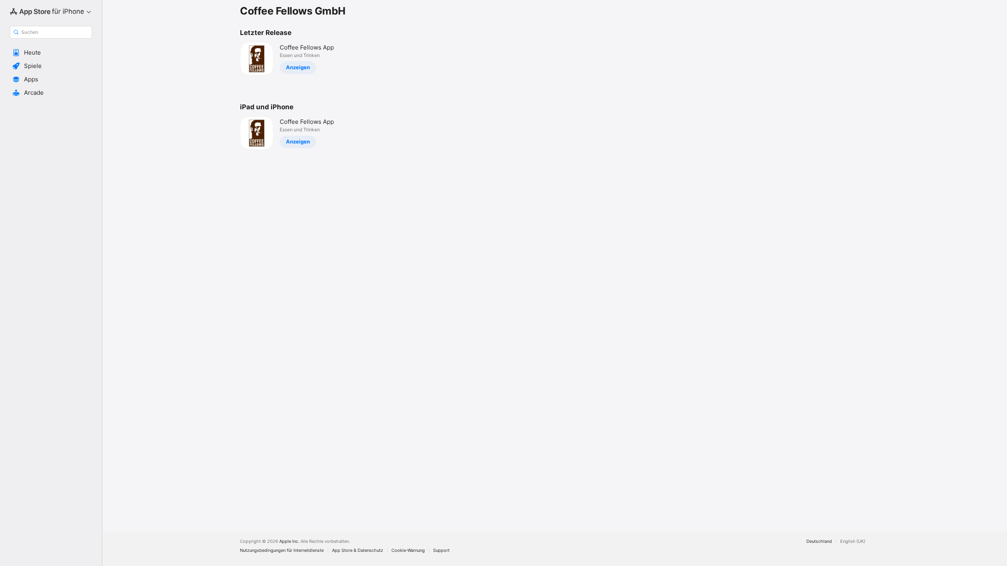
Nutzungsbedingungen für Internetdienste (282, 550)
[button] (51, 53)
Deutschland (819, 541)
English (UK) (852, 541)
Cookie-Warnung (408, 550)
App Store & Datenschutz (357, 550)
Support (441, 550)
